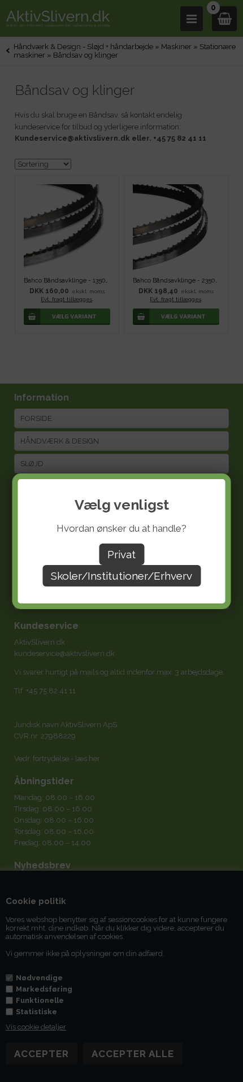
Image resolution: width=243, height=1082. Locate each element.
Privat (121, 554)
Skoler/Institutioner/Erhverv (121, 576)
